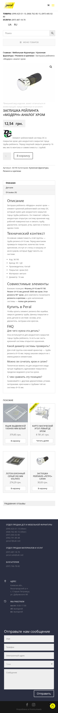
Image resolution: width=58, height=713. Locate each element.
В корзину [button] (15, 441)
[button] (50, 66)
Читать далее (42, 440)
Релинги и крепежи (24, 55)
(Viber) (23, 528)
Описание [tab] (11, 183)
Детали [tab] (9, 187)
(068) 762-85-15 (34, 13)
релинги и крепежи (16, 298)
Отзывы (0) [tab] (11, 192)
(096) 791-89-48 (13, 537)
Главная (7, 52)
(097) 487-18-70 (18, 19)
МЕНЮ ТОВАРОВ (31, 42)
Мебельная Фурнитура (24, 52)
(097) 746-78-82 (13, 566)
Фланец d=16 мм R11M (35, 288)
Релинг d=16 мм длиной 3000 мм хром (24, 291)
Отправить (44, 693)
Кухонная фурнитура (38, 167)
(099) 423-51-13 (19, 13)
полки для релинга (27, 301)
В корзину (23, 156)
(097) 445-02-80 (13, 534)
